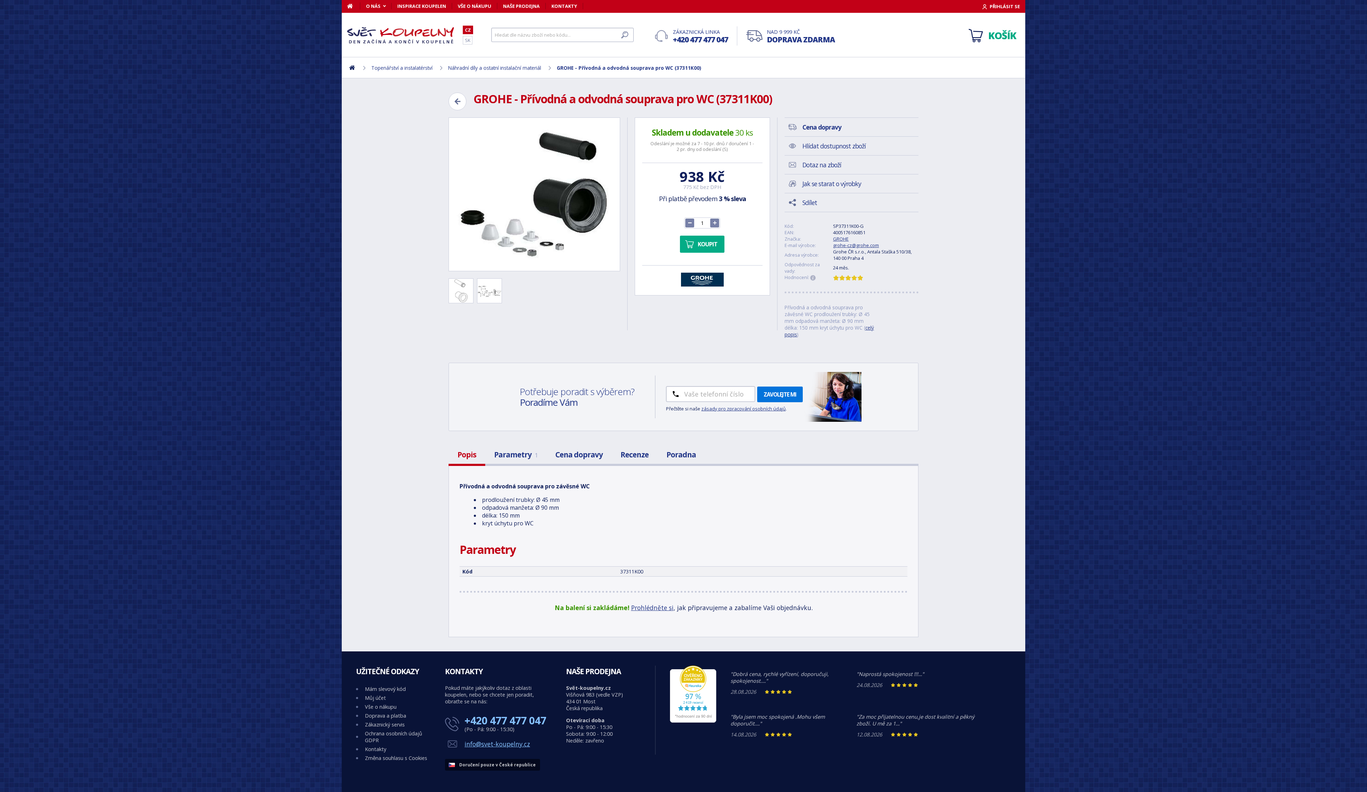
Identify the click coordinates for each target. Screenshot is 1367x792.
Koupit (707, 244)
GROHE (841, 239)
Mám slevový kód (385, 689)
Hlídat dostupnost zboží (834, 146)
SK (467, 40)
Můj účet (375, 697)
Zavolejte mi (780, 394)
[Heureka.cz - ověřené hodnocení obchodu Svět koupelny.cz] (693, 720)
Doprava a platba (385, 715)
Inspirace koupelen (421, 6)
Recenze (634, 455)
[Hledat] (624, 34)
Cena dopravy (579, 455)
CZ (468, 30)
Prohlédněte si (652, 607)
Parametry (516, 455)
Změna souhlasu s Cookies (396, 758)
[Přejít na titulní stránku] (400, 35)
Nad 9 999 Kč (801, 36)
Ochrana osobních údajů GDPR (393, 737)
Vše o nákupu (474, 6)
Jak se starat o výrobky (831, 183)
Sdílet (809, 202)
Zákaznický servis (385, 724)
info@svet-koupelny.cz (497, 744)
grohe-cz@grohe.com (856, 245)
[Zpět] (457, 101)
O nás (373, 6)
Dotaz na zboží (821, 165)
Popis (466, 455)
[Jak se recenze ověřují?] (813, 278)
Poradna (681, 455)
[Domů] (353, 6)
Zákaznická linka (700, 36)
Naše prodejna (521, 6)
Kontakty (564, 6)
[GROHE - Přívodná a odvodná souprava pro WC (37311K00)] (534, 194)
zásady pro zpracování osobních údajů (743, 408)
